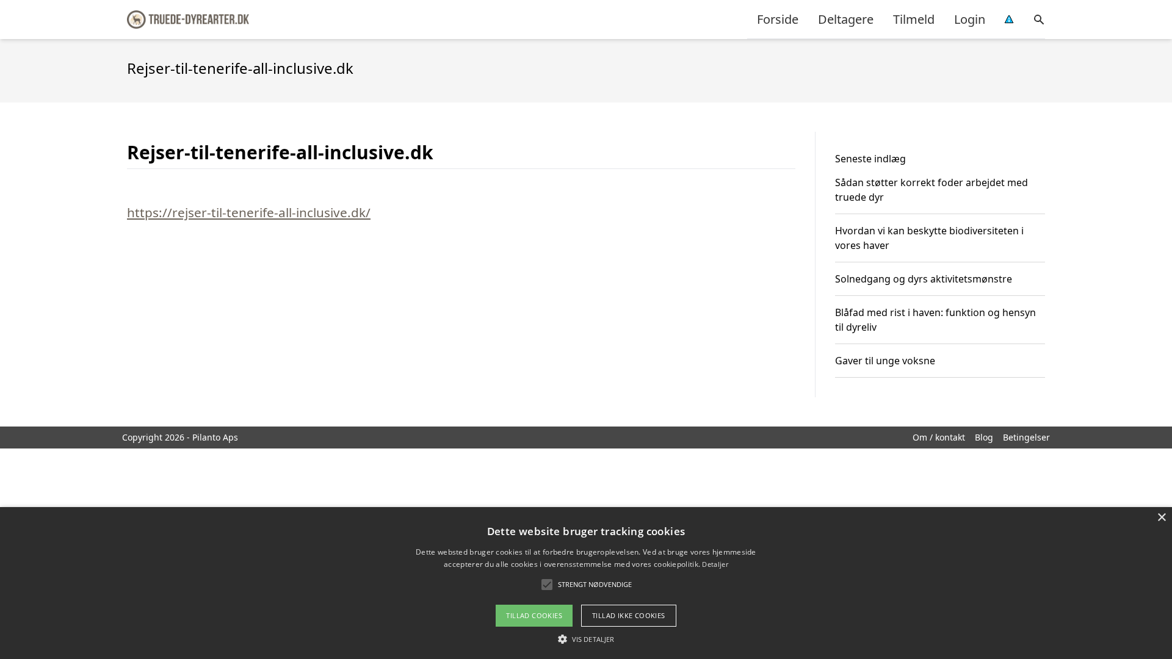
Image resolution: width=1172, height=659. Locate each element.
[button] (586, 639)
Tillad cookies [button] (534, 615)
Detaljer (715, 564)
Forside (777, 19)
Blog (984, 437)
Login (969, 19)
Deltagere (846, 19)
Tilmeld (914, 19)
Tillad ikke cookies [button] (628, 615)
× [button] (1161, 517)
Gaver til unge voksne (885, 360)
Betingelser (1026, 437)
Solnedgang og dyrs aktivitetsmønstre (923, 279)
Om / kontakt (939, 437)
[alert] (586, 583)
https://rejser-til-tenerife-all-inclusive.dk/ (249, 212)
